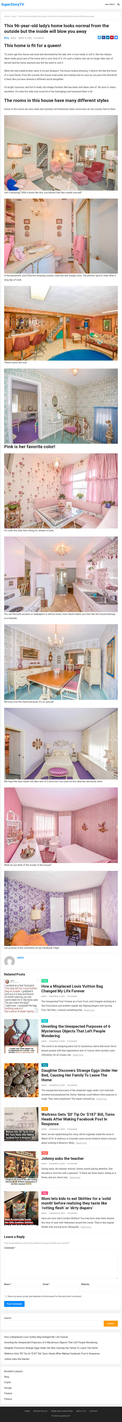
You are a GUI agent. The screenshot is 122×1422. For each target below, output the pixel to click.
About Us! (81, 1411)
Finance (8, 1393)
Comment (9, 1248)
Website (85, 1284)
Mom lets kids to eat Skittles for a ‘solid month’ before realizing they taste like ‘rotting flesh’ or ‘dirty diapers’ (76, 1203)
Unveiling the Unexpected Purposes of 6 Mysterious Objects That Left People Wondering (75, 1031)
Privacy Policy (40, 1411)
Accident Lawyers (13, 1371)
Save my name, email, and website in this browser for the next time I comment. (45, 1296)
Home (6, 16)
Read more (89, 1010)
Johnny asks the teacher (62, 1158)
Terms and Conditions (62, 1411)
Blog (14, 16)
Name (7, 1284)
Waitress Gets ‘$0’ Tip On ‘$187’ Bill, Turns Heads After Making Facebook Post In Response (78, 1119)
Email (46, 1284)
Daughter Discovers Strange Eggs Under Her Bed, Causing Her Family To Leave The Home (79, 1075)
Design (8, 1387)
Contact (93, 1411)
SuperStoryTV (12, 4)
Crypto (7, 1382)
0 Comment (39, 38)
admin (13, 38)
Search (7, 1318)
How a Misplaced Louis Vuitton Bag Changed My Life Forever (36, 1337)
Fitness (8, 1399)
